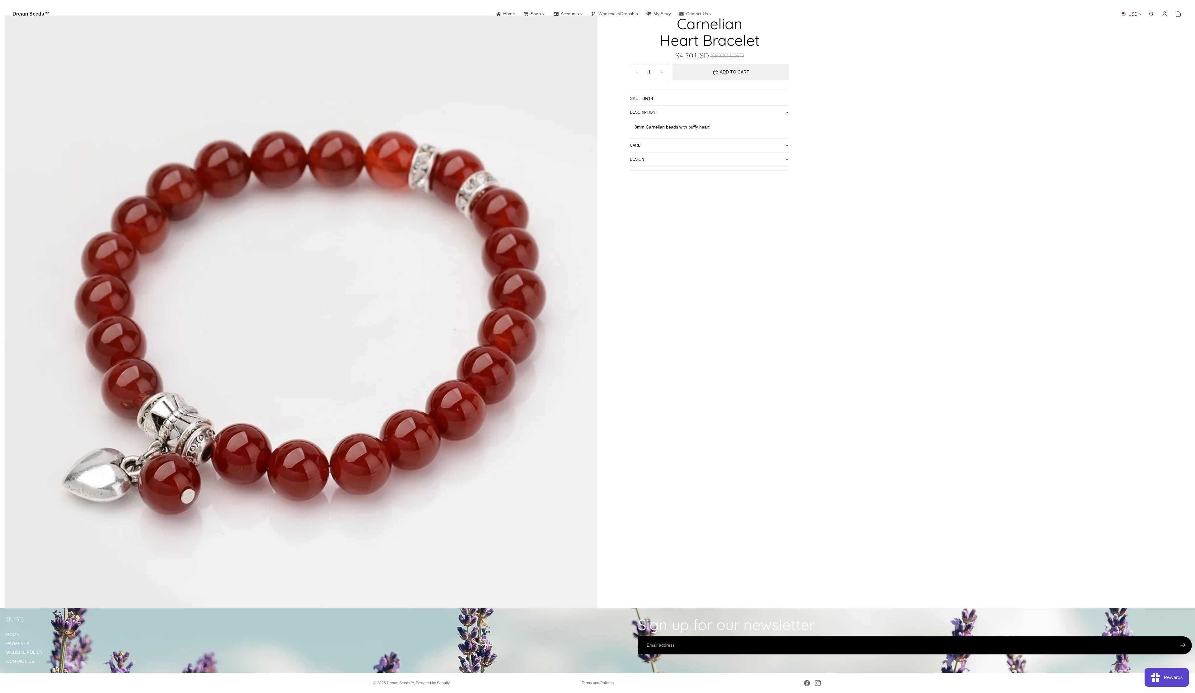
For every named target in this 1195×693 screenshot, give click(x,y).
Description (642, 112)
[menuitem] (505, 14)
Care (635, 145)
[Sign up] (1182, 645)
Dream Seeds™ (400, 683)
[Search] (1151, 14)
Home (12, 634)
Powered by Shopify (433, 683)
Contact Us (20, 661)
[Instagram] (818, 683)
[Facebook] (807, 683)
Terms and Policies (598, 683)
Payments (17, 643)
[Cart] (1178, 14)
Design (637, 159)
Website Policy (24, 652)
